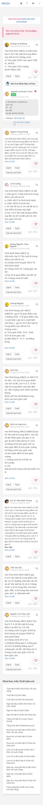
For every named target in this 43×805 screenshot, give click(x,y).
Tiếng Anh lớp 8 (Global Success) (20, 725)
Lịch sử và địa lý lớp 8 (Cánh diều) (20, 756)
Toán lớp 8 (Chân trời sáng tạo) (19, 699)
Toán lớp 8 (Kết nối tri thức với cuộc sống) (21, 689)
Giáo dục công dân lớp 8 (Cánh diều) (19, 775)
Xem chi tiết (10, 161)
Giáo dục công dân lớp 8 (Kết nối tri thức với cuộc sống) (21, 768)
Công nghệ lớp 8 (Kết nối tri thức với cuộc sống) (20, 788)
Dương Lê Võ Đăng (18, 44)
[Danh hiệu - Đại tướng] (35, 91)
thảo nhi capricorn (18, 424)
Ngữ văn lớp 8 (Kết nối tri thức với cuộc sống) (20, 705)
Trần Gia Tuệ (16, 568)
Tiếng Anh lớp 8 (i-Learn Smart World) (19, 720)
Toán (17, 76)
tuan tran (14, 370)
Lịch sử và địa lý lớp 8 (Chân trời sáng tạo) (20, 761)
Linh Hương (15, 184)
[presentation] (9, 107)
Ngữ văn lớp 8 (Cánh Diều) (17, 710)
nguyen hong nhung (19, 132)
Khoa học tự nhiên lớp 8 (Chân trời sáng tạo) (20, 744)
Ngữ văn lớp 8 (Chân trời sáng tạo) (21, 714)
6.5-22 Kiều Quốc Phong (21, 500)
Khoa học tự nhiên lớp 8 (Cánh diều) (19, 737)
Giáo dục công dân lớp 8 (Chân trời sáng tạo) (21, 781)
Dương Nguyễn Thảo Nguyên (19, 245)
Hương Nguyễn (17, 303)
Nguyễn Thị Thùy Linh (20, 614)
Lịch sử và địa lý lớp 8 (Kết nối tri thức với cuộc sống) (20, 750)
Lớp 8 (8, 76)
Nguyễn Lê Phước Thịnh (21, 92)
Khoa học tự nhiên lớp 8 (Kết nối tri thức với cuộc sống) (21, 731)
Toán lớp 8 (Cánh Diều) (16, 695)
